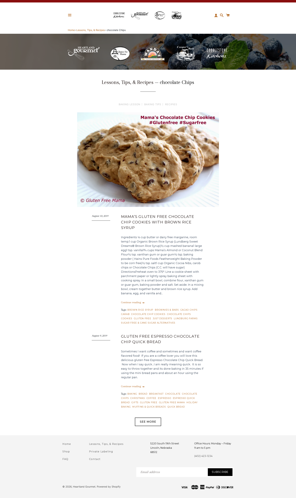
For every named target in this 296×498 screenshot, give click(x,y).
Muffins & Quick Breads (149, 406)
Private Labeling (101, 451)
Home (71, 30)
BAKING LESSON (129, 104)
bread (143, 393)
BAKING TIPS (152, 104)
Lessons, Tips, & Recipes (90, 30)
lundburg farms (186, 318)
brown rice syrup (140, 309)
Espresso (164, 398)
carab (125, 314)
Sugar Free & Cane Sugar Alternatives (148, 322)
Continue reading (131, 302)
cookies (126, 318)
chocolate (172, 393)
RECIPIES (171, 104)
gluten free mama (172, 402)
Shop (66, 451)
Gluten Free (142, 318)
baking (132, 393)
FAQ (65, 459)
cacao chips (188, 309)
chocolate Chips (179, 314)
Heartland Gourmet (84, 486)
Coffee (151, 398)
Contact (95, 459)
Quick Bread (176, 406)
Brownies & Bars (167, 309)
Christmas (137, 398)
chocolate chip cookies (148, 314)
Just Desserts (162, 318)
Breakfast (156, 393)
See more (148, 421)
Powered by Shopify (109, 486)
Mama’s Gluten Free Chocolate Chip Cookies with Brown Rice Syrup (157, 222)
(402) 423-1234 (203, 456)
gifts (134, 402)
